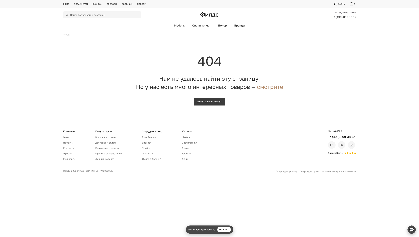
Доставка (127, 4)
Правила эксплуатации (108, 153)
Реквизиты (69, 159)
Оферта (67, 153)
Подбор (141, 4)
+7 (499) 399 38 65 (344, 17)
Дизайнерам (81, 4)
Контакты (68, 148)
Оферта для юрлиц (309, 171)
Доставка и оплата (106, 142)
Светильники (201, 25)
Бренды (239, 25)
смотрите (270, 86)
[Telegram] (341, 145)
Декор (222, 25)
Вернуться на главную (209, 101)
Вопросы (112, 4)
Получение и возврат (107, 148)
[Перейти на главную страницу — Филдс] (209, 14)
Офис (66, 4)
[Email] (351, 145)
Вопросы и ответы (105, 137)
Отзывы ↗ (147, 153)
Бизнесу (97, 4)
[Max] (332, 145)
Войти (341, 4)
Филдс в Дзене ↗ (151, 159)
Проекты (68, 142)
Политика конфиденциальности (339, 171)
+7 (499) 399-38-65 (341, 137)
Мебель (179, 25)
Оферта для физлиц (286, 171)
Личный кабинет (104, 159)
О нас (66, 137)
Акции (185, 159)
